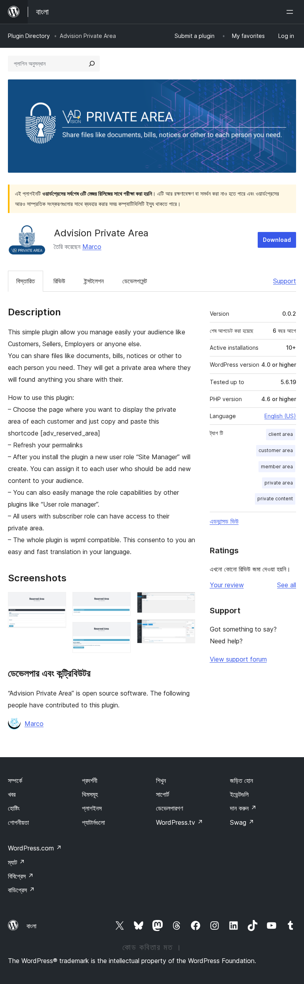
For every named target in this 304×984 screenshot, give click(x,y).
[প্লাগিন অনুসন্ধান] (92, 64)
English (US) (280, 416)
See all (286, 585)
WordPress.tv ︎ (179, 822)
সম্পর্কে (15, 780)
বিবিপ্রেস (21, 876)
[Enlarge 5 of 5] (184, 630)
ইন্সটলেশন (94, 281)
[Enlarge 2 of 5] (120, 603)
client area (280, 434)
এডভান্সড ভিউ (224, 521)
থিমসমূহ (90, 794)
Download (277, 239)
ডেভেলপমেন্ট (134, 281)
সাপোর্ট (162, 794)
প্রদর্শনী (89, 780)
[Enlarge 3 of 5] (120, 633)
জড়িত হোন (241, 780)
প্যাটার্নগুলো (93, 822)
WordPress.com (35, 848)
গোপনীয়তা (18, 822)
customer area (275, 450)
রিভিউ (59, 281)
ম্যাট (16, 862)
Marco (91, 247)
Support (284, 281)
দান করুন (243, 808)
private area (278, 483)
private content (275, 498)
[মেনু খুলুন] (291, 12)
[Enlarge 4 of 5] (184, 603)
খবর (11, 794)
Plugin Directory (29, 35)
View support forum (238, 659)
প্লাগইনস (92, 808)
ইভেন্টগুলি (239, 794)
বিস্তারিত (25, 281)
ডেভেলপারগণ (169, 808)
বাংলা (31, 926)
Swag (242, 822)
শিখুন (161, 780)
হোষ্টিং (14, 808)
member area (277, 466)
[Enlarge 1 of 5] (55, 603)
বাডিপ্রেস (21, 890)
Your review (227, 585)
